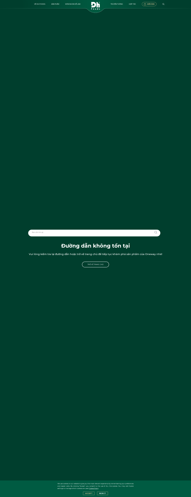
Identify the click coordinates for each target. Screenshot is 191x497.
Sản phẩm (55, 4)
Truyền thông (117, 4)
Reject (102, 493)
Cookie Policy (93, 488)
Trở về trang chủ (95, 264)
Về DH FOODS (39, 4)
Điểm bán (150, 4)
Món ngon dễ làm (72, 4)
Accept (88, 493)
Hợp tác (132, 4)
